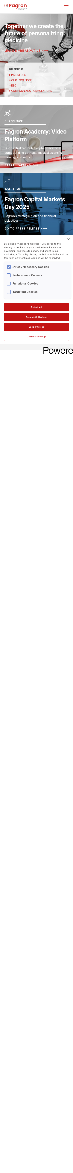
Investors (18, 75)
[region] (36, 704)
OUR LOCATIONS (21, 80)
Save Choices (37, 327)
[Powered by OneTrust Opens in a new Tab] (57, 347)
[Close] (68, 239)
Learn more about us (22, 50)
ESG (13, 85)
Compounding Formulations (31, 90)
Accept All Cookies (36, 317)
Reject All (36, 307)
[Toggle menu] (66, 7)
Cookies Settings (36, 336)
